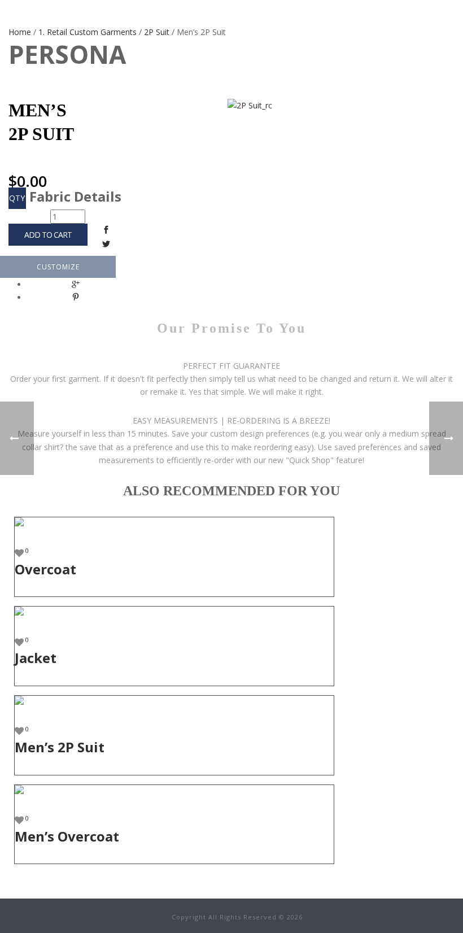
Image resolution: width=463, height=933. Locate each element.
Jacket (35, 657)
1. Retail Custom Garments (87, 32)
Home (19, 32)
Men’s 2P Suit (59, 747)
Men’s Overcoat (67, 836)
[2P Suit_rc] (203, 105)
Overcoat (45, 569)
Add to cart (48, 234)
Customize (58, 267)
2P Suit (156, 32)
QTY (17, 198)
